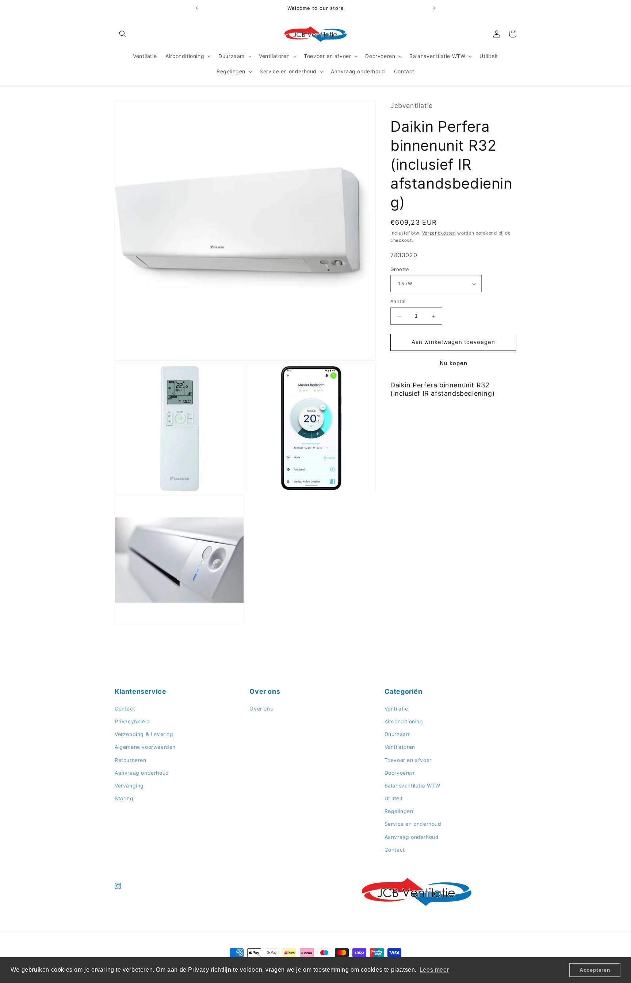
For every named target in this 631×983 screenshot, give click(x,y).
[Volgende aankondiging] (435, 8)
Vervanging (129, 785)
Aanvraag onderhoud (142, 773)
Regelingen (399, 811)
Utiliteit (394, 798)
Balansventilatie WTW (412, 785)
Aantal (397, 302)
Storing (124, 798)
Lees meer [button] (434, 970)
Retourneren (130, 760)
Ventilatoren (400, 747)
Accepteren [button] (595, 970)
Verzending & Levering (144, 734)
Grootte (399, 269)
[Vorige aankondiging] (196, 8)
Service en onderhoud (413, 824)
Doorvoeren (399, 773)
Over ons (261, 708)
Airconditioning (404, 721)
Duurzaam (398, 734)
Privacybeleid (132, 721)
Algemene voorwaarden (145, 747)
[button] (123, 34)
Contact (125, 708)
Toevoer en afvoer (408, 760)
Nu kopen (453, 363)
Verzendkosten (439, 233)
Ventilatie (396, 708)
